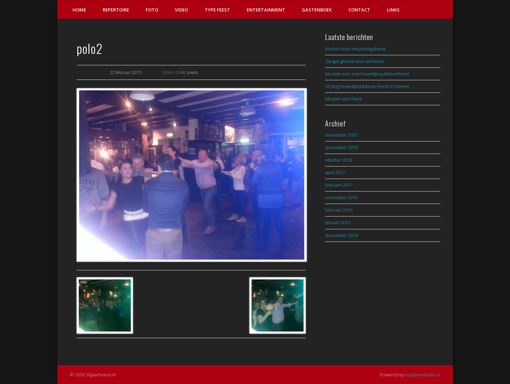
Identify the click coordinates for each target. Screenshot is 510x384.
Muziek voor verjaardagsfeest (355, 49)
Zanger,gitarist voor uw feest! (354, 61)
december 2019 (341, 147)
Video (181, 10)
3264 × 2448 (174, 72)
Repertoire (116, 10)
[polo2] (191, 175)
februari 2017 (338, 185)
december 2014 (341, 235)
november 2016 (341, 197)
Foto (152, 10)
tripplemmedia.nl (422, 374)
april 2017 (335, 172)
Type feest (217, 10)
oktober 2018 (338, 160)
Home (79, 10)
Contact (359, 10)
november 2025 (341, 135)
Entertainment (266, 10)
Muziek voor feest (343, 99)
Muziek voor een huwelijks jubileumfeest (367, 74)
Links (393, 10)
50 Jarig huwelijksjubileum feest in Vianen (367, 86)
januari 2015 (337, 222)
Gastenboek (317, 10)
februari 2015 (338, 210)
